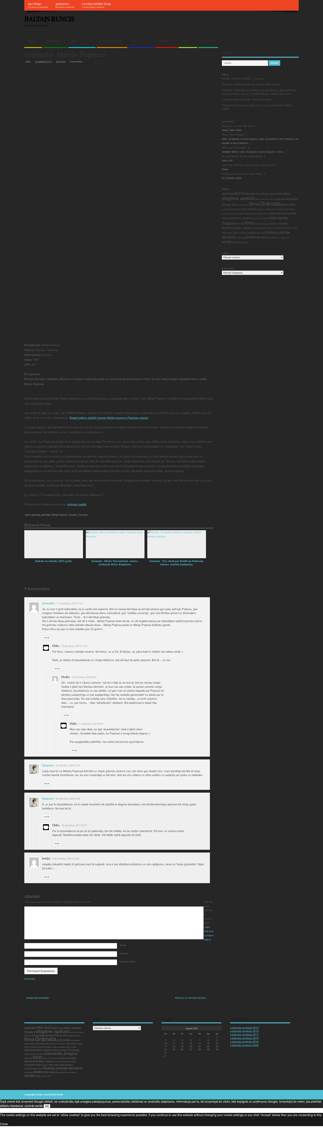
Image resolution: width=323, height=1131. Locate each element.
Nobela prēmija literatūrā (62, 1067)
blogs (258, 193)
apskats (227, 193)
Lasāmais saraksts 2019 (244, 1041)
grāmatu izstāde (264, 209)
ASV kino (241, 193)
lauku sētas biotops (236, 232)
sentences (208, 42)
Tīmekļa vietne (127, 961)
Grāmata (270, 203)
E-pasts (124, 953)
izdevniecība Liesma (282, 213)
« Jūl (164, 1055)
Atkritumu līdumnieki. (234, 147)
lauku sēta (47, 1064)
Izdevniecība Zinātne (259, 218)
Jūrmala (240, 223)
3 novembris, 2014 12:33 (65, 858)
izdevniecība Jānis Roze (283, 209)
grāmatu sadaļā (76, 504)
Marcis (235, 151)
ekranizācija (243, 204)
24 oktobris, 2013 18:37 (74, 825)
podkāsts (240, 237)
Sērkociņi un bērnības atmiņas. (190, 997)
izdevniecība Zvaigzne (60, 1053)
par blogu (38, 5)
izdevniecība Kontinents (233, 213)
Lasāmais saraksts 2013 (244, 1027)
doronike (48, 603)
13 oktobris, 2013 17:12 (70, 603)
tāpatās (33, 42)
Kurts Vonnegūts (261, 223)
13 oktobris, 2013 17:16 (74, 646)
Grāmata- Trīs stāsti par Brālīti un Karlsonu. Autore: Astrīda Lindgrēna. (176, 562)
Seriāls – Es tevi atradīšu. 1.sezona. (243, 78)
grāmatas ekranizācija (231, 209)
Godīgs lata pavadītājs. (37, 997)
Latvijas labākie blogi (96, 5)
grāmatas (65, 5)
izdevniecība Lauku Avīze (257, 213)
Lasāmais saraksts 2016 (244, 1031)
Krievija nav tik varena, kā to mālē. (242, 173)
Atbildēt (47, 637)
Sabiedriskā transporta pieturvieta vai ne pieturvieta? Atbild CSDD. (256, 106)
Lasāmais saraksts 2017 (244, 1034)
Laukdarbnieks (283, 228)
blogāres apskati (111, 42)
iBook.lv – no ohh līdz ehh (237, 126)
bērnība (273, 199)
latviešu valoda (241, 228)
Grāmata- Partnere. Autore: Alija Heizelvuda (248, 165)
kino (82, 42)
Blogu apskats (270, 193)
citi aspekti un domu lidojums (243, 138)
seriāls (227, 241)
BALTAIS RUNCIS (49, 19)
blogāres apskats (238, 198)
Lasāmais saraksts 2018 (244, 1038)
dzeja (294, 199)
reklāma (265, 237)
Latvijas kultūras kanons (262, 227)
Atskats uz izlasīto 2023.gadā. (53, 561)
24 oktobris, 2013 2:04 (68, 765)
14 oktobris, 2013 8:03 (84, 677)
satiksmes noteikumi (279, 237)
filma (254, 203)
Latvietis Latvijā (233, 177)
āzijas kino (243, 242)
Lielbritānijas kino (256, 232)
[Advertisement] (228, 22)
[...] (249, 142)
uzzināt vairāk (33, 1106)
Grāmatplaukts (249, 209)
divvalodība (284, 199)
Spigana (47, 765)
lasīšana (274, 223)
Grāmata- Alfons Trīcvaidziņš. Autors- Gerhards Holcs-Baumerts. (115, 562)
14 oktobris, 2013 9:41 (91, 723)
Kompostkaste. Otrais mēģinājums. (242, 156)
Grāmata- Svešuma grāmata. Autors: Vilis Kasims (251, 84)
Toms (279, 151)
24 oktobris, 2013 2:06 (68, 798)
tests (235, 242)
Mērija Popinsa (59, 514)
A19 (230, 160)
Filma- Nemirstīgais (233, 134)
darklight (226, 151)
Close (4, 1124)
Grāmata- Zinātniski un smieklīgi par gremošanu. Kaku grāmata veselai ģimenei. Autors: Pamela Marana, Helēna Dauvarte (259, 91)
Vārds (123, 945)
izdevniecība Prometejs (235, 218)
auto (141, 42)
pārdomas (252, 236)
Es (223, 177)
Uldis (27, 61)
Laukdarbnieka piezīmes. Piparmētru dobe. (247, 99)
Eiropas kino (229, 204)
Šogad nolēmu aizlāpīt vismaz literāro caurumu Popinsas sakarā (109, 418)
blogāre (284, 193)
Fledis (225, 130)
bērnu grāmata (32, 514)
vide (187, 42)
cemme (166, 42)
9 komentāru (76, 61)
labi (47, 1106)
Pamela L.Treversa (77, 514)
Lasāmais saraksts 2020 (244, 1045)
